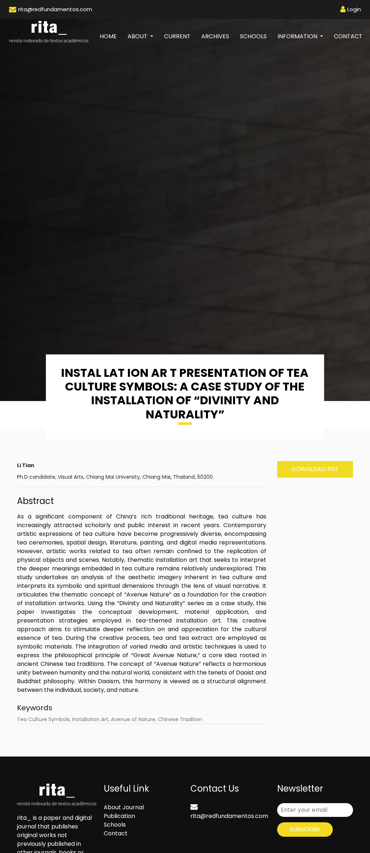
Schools (253, 36)
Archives (215, 36)
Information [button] (298, 36)
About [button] (138, 36)
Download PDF (315, 469)
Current (177, 36)
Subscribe (305, 829)
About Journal (124, 807)
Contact (348, 36)
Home (111, 36)
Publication (119, 816)
